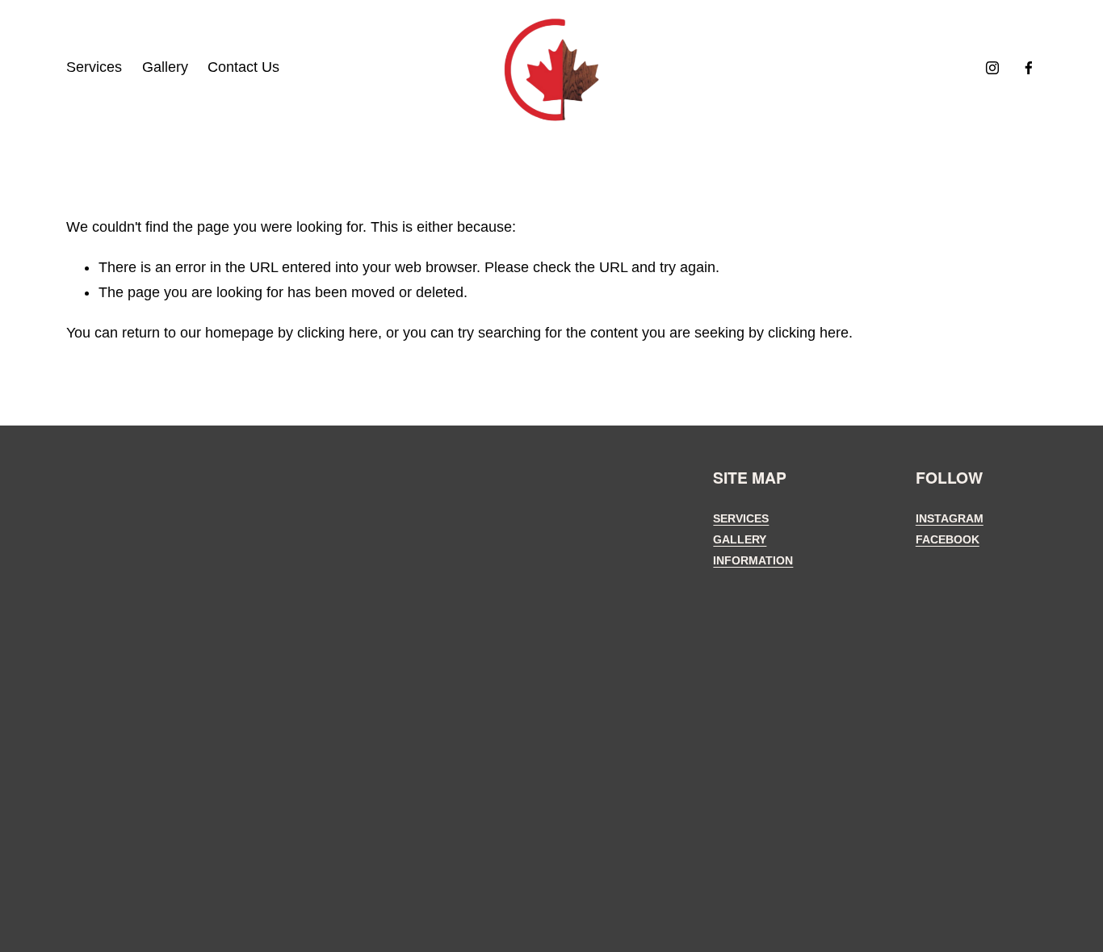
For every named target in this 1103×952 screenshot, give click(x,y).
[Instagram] (992, 68)
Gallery (165, 67)
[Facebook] (1029, 68)
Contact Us (243, 67)
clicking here (337, 333)
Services (94, 67)
